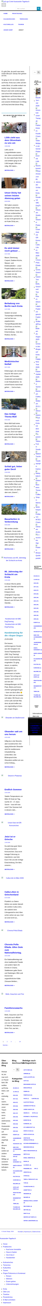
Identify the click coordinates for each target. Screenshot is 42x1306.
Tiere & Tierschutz (31, 1179)
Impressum (27, 1231)
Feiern (26, 1091)
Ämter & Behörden (31, 1220)
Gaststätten (29, 1102)
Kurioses (17, 1180)
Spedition (27, 1172)
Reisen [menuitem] (8, 1276)
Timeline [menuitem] (6, 1294)
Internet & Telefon (31, 1116)
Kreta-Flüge (28, 1131)
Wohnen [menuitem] (9, 1279)
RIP (36, 1168)
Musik (26, 1161)
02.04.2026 (7, 897)
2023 (15, 1120)
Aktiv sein (28, 1070)
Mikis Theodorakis (30, 1150)
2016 (15, 1095)
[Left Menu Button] (0, 1236)
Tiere (16, 1203)
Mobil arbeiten (29, 1157)
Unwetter (28, 1190)
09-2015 (16, 1088)
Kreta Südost (17, 1166)
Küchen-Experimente (31, 1143)
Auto (26, 1080)
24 (20, 1041)
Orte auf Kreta (16, 1188)
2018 (15, 1102)
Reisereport (17, 1199)
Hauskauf (17, 1143)
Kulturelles (9, 24)
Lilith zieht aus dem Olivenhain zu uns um (13, 140)
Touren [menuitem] (5, 1270)
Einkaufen (28, 1087)
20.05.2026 (7, 737)
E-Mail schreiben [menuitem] (9, 1300)
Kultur (16, 1176)
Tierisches (24, 19)
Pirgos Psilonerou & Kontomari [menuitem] (14, 1273)
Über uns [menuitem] (6, 1292)
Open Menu (4, 5)
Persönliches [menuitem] (8, 1297)
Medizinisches (29, 1147)
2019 (15, 1106)
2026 (15, 1131)
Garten (35, 1098)
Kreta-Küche (29, 1134)
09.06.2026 (7, 524)
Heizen (26, 1113)
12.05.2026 (7, 842)
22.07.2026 (7, 254)
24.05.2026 (7, 580)
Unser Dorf (8, 30)
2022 (15, 1116)
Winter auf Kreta (30, 1217)
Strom (26, 1175)
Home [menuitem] (5, 1244)
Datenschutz (36, 1231)
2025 (15, 1127)
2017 (15, 1098)
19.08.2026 (7, 146)
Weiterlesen (9, 170)
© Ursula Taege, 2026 (8, 1231)
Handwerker (17, 1139)
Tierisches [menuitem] (6, 1265)
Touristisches (29, 1186)
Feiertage (28, 1095)
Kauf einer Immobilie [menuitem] (13, 1249)
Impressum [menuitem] (7, 1302)
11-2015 (16, 1091)
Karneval (27, 1123)
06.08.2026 (7, 201)
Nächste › (5, 1045)
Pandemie (28, 1168)
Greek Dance (29, 1109)
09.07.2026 (7, 367)
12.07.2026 (7, 309)
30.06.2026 (7, 419)
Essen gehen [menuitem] (11, 1281)
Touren (21, 24)
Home (6, 13)
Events (16, 1134)
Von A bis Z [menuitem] (10, 1255)
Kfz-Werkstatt (29, 1127)
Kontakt (20, 1231)
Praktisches (17, 13)
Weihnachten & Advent (31, 1201)
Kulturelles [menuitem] (7, 1268)
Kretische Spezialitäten (29, 1139)
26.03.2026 (7, 955)
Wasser (27, 1197)
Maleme (16, 1183)
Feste (26, 1098)
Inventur (27, 1120)
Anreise (27, 1073)
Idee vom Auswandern (17, 1149)
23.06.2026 (7, 472)
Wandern (27, 1193)
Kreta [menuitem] (5, 1289)
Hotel (35, 1113)
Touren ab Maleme (16, 1208)
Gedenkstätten (29, 1105)
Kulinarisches (9, 19)
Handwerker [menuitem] (10, 1258)
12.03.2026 (7, 1011)
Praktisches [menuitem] (7, 1247)
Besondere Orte (30, 1084)
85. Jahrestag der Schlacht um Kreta (14, 574)
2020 (15, 1109)
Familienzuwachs (14, 1008)
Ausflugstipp (29, 1077)
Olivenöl (27, 1165)
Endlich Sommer (13, 789)
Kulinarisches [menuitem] (8, 1262)
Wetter (27, 1209)
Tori (26, 1183)
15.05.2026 (7, 792)
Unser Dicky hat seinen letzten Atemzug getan (13, 195)
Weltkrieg (28, 1206)
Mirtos (27, 1154)
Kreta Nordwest (17, 1161)
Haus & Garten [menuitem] (11, 1252)
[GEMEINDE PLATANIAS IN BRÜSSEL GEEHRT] (38, 552)
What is (27, 1213)
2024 (15, 1123)
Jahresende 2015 (17, 1155)
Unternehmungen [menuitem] (12, 1284)
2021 (15, 1113)
